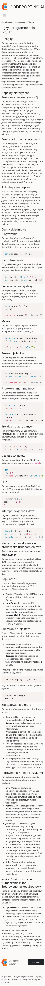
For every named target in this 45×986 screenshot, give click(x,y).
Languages (20, 22)
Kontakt (36, 962)
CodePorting (7, 22)
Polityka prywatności (23, 976)
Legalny (38, 976)
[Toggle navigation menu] (4, 15)
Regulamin (6, 976)
